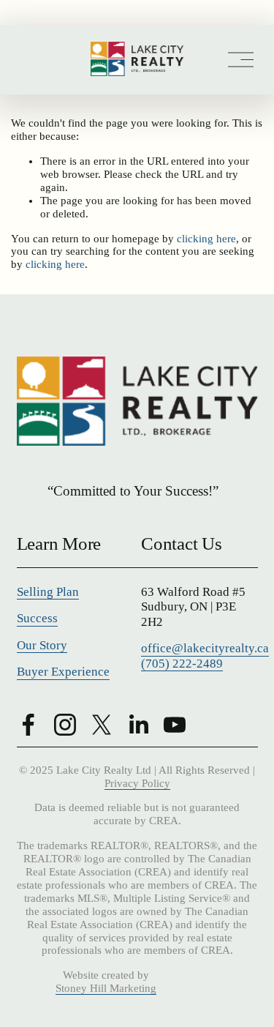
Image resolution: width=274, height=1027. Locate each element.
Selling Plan (48, 592)
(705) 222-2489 (182, 664)
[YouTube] (174, 724)
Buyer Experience (63, 672)
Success (37, 618)
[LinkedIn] (138, 724)
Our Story (42, 645)
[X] (101, 724)
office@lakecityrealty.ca (205, 648)
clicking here (206, 238)
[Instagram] (65, 724)
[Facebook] (28, 724)
